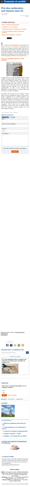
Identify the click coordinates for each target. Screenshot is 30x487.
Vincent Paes (4, 14)
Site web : (4, 128)
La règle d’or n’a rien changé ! (10, 27)
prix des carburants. (14, 46)
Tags (18, 484)
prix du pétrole (12, 77)
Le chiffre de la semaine (15, 356)
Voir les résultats (12, 395)
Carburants (6, 112)
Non (4, 392)
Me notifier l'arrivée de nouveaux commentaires (15, 148)
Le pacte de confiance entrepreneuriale (15, 431)
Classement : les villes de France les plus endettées (8, 415)
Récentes (4, 399)
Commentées (19, 399)
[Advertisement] (14, 171)
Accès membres (6, 484)
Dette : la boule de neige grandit (10, 24)
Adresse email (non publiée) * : (9, 123)
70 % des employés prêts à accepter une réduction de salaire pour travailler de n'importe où (14, 361)
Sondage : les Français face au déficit (15, 436)
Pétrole (15, 112)
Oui (4, 390)
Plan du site (13, 484)
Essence (12, 112)
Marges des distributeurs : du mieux (11, 34)
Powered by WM (24, 484)
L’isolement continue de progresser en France (14, 29)
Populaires (11, 399)
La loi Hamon (4, 335)
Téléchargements (6, 420)
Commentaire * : (6, 133)
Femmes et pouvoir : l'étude (12, 433)
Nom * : (3, 119)
